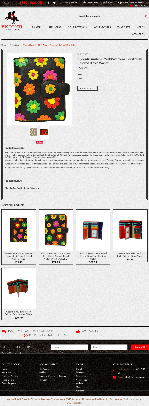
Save (41, 142)
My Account (71, 3)
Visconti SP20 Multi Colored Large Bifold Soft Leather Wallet (93, 256)
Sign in (121, 3)
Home (3, 45)
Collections (77, 27)
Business (55, 27)
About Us (6, 373)
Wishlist (42, 373)
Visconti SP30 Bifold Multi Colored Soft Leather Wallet (19, 313)
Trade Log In (7, 380)
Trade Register (8, 384)
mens (141, 27)
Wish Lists (108, 3)
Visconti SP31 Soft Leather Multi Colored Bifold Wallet (130, 255)
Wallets (123, 27)
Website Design (131, 399)
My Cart (43, 380)
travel (37, 27)
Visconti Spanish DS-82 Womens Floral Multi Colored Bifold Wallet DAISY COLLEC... (55, 256)
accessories (102, 27)
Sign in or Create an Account (53, 376)
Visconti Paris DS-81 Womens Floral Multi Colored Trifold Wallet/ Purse (19, 256)
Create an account (136, 3)
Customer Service (9, 376)
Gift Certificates (90, 3)
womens (138, 34)
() (146, 6)
